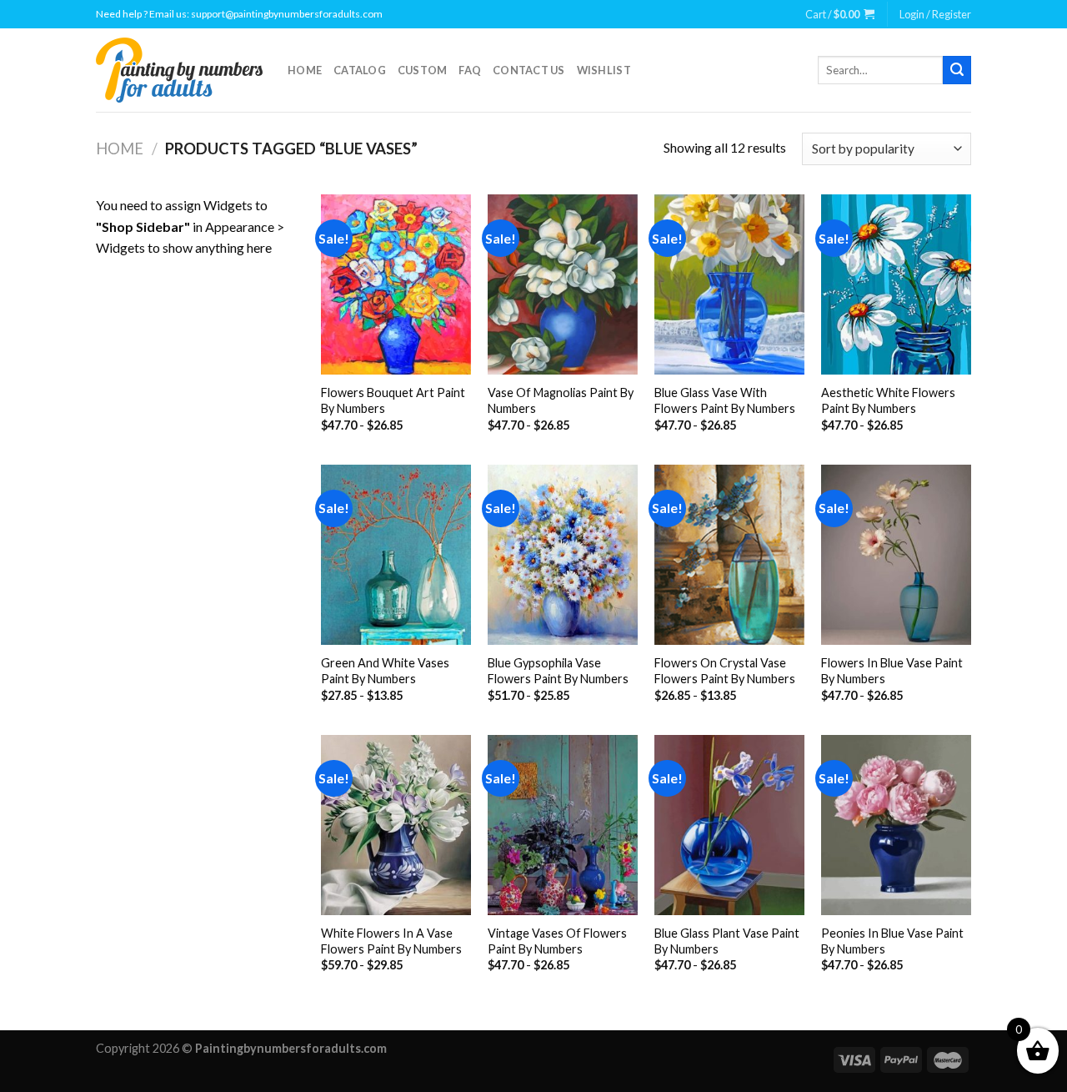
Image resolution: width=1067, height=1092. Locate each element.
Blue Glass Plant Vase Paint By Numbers (726, 941)
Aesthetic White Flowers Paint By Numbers (888, 400)
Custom (423, 70)
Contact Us (529, 70)
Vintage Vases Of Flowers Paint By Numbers (557, 941)
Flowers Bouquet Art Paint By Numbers (393, 400)
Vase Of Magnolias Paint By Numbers (561, 400)
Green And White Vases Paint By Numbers (385, 671)
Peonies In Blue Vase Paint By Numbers (892, 941)
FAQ (469, 70)
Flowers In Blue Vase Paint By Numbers (892, 671)
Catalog (359, 70)
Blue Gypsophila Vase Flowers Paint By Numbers (558, 671)
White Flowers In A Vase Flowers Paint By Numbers (391, 941)
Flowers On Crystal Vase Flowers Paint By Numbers (724, 671)
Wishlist (604, 70)
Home (305, 70)
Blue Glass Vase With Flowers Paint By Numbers (724, 400)
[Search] (957, 70)
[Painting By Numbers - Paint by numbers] (179, 70)
